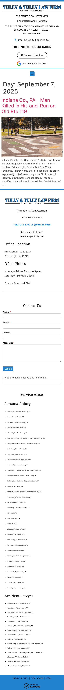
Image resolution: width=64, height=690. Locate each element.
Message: (8, 343)
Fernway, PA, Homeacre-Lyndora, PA (18, 556)
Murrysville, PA (12, 513)
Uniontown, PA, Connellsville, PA (19, 603)
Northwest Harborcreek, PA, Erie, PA (20, 612)
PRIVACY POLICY (20, 678)
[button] (32, 73)
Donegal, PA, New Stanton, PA (18, 661)
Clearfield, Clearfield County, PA (17, 433)
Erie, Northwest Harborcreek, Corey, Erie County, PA (23, 444)
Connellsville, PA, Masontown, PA (17, 545)
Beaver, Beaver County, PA (15, 417)
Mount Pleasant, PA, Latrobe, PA (19, 666)
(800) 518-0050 (42, 39)
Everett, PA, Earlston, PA (14, 577)
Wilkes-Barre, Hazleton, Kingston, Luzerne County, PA (24, 470)
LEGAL (49, 678)
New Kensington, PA (13, 518)
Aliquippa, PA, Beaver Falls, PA (16, 529)
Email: (7, 322)
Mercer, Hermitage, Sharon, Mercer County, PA (21, 476)
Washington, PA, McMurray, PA (18, 617)
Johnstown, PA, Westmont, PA (16, 534)
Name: (7, 312)
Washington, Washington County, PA (18, 411)
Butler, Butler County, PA (15, 486)
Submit (8, 368)
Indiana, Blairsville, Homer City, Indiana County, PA (23, 481)
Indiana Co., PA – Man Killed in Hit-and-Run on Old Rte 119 (28, 105)
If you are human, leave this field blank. (25, 377)
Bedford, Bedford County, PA (16, 502)
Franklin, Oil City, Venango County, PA (19, 460)
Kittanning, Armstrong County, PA (18, 508)
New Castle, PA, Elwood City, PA (16, 572)
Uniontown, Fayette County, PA (17, 449)
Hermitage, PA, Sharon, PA (15, 566)
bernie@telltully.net (32, 232)
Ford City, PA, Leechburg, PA (16, 588)
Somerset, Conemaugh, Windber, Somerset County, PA (24, 492)
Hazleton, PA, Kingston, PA (15, 582)
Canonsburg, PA (12, 524)
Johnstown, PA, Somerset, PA (17, 608)
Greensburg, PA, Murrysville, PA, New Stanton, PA (25, 644)
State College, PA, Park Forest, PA (17, 540)
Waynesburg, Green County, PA (17, 454)
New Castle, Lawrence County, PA (17, 465)
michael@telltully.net (32, 236)
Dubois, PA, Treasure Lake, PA (16, 561)
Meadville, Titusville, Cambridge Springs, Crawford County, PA (26, 438)
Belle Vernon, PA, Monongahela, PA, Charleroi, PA (25, 652)
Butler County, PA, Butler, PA (17, 621)
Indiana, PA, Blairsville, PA (16, 639)
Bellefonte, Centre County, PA (16, 427)
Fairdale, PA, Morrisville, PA (15, 550)
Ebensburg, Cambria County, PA (17, 422)
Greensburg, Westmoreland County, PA (19, 497)
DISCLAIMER (37, 678)
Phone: (6, 333)
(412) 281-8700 (25, 39)
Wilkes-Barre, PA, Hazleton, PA (18, 648)
